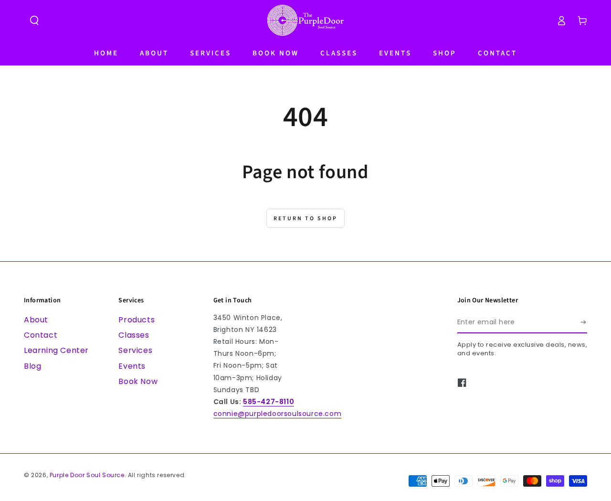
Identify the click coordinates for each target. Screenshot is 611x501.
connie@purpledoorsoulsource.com (277, 413)
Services (135, 350)
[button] (34, 20)
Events (132, 366)
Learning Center (56, 350)
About (36, 319)
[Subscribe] (584, 322)
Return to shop (305, 218)
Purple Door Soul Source (87, 475)
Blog (32, 366)
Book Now (138, 381)
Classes (133, 335)
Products (136, 319)
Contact (40, 335)
